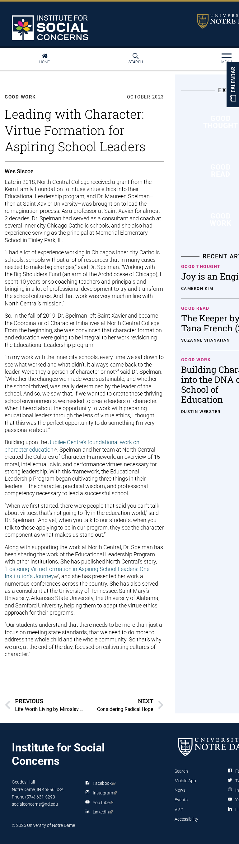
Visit (179, 809)
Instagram (103, 794)
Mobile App (185, 780)
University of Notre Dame (51, 825)
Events (181, 799)
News (180, 790)
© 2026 (19, 825)
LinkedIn (101, 813)
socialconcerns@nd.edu (35, 804)
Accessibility (186, 819)
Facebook (103, 784)
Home (44, 62)
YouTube (102, 804)
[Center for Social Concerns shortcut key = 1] (51, 27)
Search (136, 62)
